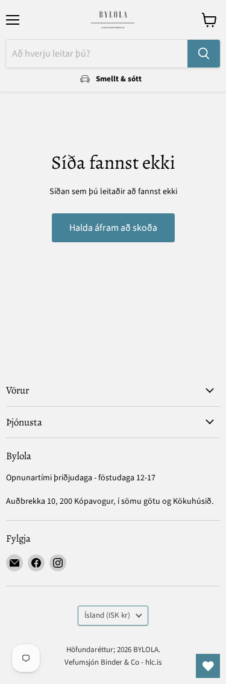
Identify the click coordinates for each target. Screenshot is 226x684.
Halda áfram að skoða (113, 227)
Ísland (107, 615)
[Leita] (203, 53)
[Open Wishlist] (208, 666)
